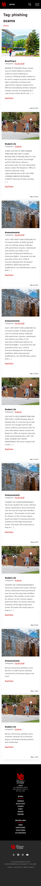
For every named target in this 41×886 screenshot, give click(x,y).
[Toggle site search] (29, 4)
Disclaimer (32, 864)
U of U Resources (20, 833)
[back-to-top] (38, 882)
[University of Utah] (20, 847)
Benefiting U (10, 61)
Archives (20, 811)
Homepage (20, 801)
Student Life (10, 144)
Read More (9, 98)
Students (18, 146)
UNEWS (20, 825)
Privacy (10, 867)
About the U (18, 867)
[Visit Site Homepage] (20, 783)
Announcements (12, 232)
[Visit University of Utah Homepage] (4, 4)
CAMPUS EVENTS (20, 827)
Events (20, 809)
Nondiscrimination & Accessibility (16, 864)
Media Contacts (29, 867)
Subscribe (20, 814)
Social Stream (20, 830)
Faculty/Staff (19, 63)
